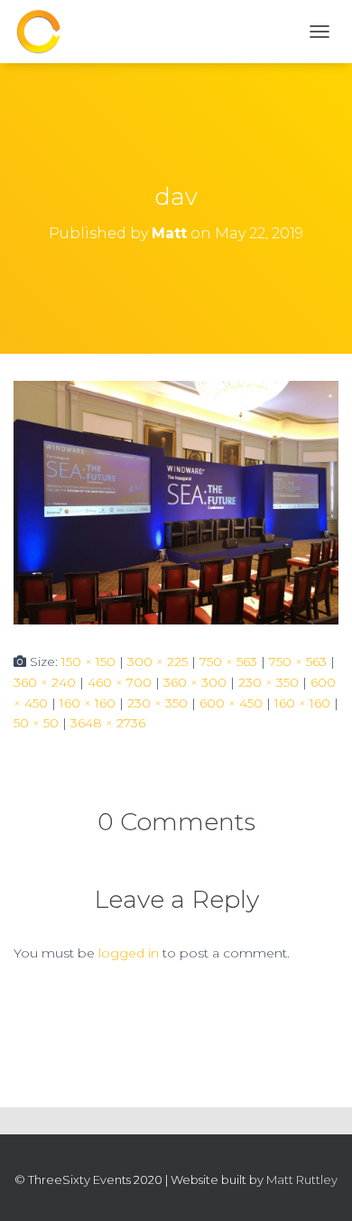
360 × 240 (45, 682)
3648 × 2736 (107, 723)
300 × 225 (157, 661)
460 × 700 (120, 682)
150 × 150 (88, 661)
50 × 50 (36, 723)
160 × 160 (88, 703)
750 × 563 (228, 661)
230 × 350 (268, 682)
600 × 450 (231, 703)
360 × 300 (195, 682)
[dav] (176, 502)
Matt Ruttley (302, 1179)
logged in (128, 953)
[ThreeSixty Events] (45, 31)
